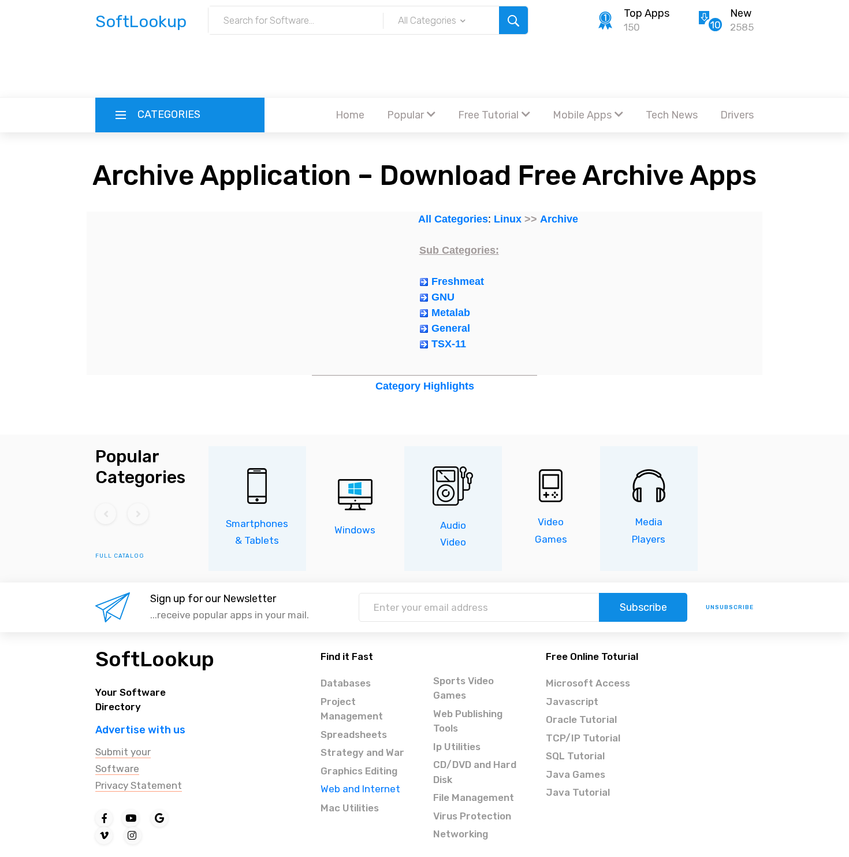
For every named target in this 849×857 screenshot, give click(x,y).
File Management (473, 797)
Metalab (450, 312)
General (450, 328)
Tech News (672, 115)
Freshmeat (457, 281)
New (740, 13)
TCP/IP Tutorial (583, 738)
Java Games (575, 774)
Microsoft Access (588, 683)
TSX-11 (448, 344)
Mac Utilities (350, 808)
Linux (508, 219)
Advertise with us (140, 730)
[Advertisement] (424, 66)
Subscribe (643, 607)
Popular (405, 115)
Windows (354, 530)
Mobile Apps (582, 115)
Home (350, 115)
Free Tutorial (488, 115)
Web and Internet (360, 789)
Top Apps (646, 13)
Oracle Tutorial (581, 719)
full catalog (119, 555)
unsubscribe (730, 607)
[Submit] (513, 20)
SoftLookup (154, 659)
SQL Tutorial (575, 756)
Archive (559, 219)
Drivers (737, 115)
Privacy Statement (138, 785)
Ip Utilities (457, 746)
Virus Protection (472, 816)
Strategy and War (362, 752)
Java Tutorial (578, 792)
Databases (346, 683)
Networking (460, 834)
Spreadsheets (354, 734)
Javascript (572, 701)
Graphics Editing (359, 771)
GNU (443, 297)
